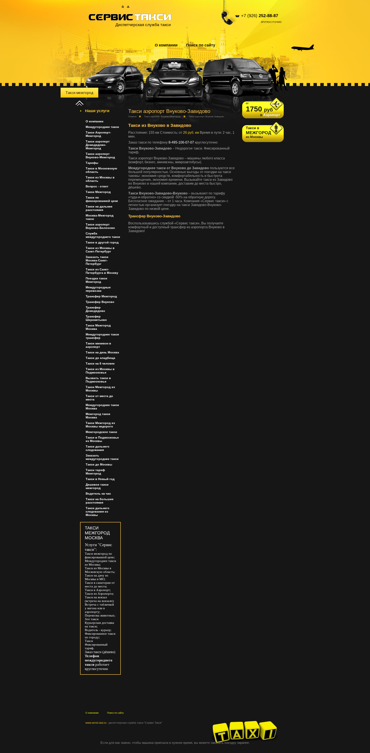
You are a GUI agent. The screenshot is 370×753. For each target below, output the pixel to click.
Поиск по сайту (200, 45)
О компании (166, 45)
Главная (132, 116)
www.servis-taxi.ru (95, 722)
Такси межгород (79, 92)
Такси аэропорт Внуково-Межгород (162, 116)
